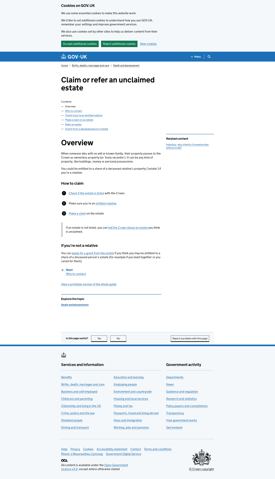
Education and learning (129, 377)
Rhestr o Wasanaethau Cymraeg (82, 454)
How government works (181, 420)
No (121, 338)
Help (64, 449)
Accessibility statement (112, 449)
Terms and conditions (158, 449)
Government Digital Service (123, 454)
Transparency (175, 413)
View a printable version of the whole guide (88, 284)
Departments (174, 377)
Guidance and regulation (182, 391)
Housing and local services (131, 399)
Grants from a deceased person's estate (86, 128)
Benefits (66, 377)
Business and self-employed (79, 391)
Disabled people (71, 420)
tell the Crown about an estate (128, 227)
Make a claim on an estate (79, 119)
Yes (102, 338)
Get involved (174, 427)
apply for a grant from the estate (93, 253)
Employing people (125, 384)
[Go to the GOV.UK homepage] (74, 57)
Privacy (75, 449)
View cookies (148, 43)
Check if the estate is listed (86, 193)
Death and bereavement (126, 65)
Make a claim (77, 213)
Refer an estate (73, 124)
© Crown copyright (201, 469)
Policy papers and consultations (187, 406)
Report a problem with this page (190, 338)
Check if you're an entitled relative (83, 115)
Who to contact (73, 110)
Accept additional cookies (80, 44)
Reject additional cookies (119, 44)
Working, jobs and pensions (131, 427)
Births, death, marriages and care (83, 384)
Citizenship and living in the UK (81, 406)
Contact (135, 449)
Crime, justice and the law (78, 413)
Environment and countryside (133, 391)
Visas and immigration (128, 420)
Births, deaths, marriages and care (90, 65)
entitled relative (106, 203)
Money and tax (123, 406)
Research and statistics (181, 399)
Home (64, 65)
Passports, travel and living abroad (136, 413)
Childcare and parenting (77, 399)
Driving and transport (75, 427)
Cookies (88, 449)
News (170, 384)
